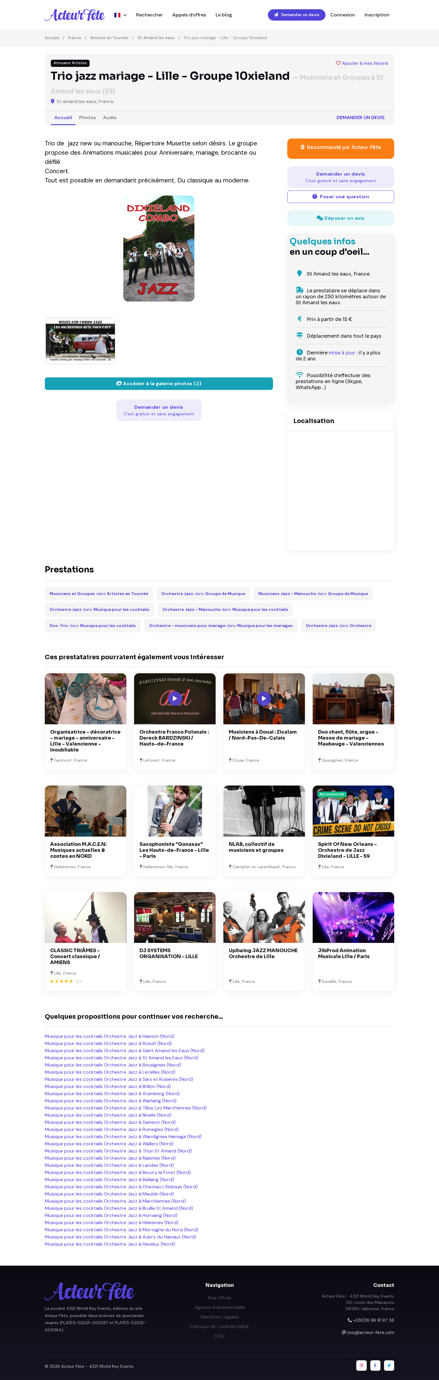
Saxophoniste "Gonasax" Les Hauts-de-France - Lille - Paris (174, 850)
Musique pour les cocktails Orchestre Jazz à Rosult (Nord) (108, 1043)
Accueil (52, 37)
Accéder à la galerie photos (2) (162, 383)
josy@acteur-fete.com (371, 1332)
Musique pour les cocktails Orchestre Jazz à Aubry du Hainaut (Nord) (120, 1237)
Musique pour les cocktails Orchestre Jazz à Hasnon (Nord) (109, 1036)
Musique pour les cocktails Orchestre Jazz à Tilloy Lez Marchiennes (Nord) (126, 1108)
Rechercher (149, 15)
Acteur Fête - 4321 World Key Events (97, 1366)
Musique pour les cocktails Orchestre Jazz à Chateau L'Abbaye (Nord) (121, 1187)
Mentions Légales (220, 1317)
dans (99, 593)
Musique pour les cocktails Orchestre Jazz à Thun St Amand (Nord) (118, 1151)
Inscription (377, 15)
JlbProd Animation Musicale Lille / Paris (344, 953)
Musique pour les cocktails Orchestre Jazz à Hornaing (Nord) (111, 1215)
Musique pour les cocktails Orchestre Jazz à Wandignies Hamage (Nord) (123, 1136)
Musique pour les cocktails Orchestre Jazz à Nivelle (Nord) (108, 1115)
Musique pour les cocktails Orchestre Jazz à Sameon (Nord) (110, 1122)
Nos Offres (219, 1298)
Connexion (342, 15)
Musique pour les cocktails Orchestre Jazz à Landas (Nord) (109, 1165)
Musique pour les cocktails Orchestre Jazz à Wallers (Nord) (109, 1144)
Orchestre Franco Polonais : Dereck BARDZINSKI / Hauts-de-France (174, 738)
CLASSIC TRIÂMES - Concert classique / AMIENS (75, 956)
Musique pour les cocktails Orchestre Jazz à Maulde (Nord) (109, 1194)
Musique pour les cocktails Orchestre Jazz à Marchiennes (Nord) (115, 1201)
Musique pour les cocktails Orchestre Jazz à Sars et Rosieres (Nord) (119, 1079)
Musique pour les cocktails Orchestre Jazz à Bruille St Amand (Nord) (119, 1208)
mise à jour (342, 353)
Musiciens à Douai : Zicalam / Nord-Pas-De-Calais (263, 735)
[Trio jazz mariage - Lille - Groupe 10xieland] (158, 249)
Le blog (224, 15)
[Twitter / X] (389, 1365)
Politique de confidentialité (219, 1326)
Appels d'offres (189, 15)
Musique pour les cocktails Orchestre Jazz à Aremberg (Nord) (112, 1093)
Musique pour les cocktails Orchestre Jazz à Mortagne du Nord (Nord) (121, 1230)
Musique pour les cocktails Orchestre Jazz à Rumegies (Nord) (112, 1129)
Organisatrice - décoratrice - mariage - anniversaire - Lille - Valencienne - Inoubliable (85, 741)
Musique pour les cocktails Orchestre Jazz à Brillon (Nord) (108, 1086)
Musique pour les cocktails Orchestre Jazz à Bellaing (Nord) (109, 1179)
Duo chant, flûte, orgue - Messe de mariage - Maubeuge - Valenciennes (351, 738)
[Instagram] (361, 1365)
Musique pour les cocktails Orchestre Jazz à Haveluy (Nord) (110, 1244)
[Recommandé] (353, 811)
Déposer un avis (344, 218)
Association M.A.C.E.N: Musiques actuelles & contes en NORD (78, 850)
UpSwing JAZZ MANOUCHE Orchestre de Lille (263, 953)
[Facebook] (375, 1365)
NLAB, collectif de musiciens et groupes (256, 847)
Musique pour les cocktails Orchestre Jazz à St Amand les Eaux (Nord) (121, 1058)
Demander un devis (299, 14)
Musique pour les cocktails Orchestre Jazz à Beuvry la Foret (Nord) (118, 1172)
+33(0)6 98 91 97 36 (373, 1320)
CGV (219, 1336)
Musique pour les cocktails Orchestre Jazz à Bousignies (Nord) (113, 1065)
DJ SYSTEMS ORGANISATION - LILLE (168, 953)
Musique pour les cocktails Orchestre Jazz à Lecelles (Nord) (110, 1072)
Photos (87, 117)
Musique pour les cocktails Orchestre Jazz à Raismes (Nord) (110, 1158)
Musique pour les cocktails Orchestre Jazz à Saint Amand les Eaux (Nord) (125, 1050)
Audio (110, 117)
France (74, 37)
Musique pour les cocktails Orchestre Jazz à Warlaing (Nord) (110, 1101)
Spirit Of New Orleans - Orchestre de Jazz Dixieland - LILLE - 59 (347, 850)
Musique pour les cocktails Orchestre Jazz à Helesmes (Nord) (112, 1222)
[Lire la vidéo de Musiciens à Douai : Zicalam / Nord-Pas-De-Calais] (264, 698)
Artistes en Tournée (109, 37)
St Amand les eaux (156, 37)
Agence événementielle (219, 1307)
